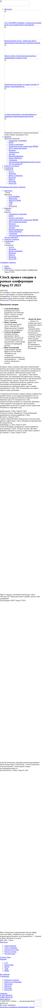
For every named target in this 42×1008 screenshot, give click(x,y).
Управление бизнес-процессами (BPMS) (23, 146)
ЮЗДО (11, 142)
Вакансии (12, 177)
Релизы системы (10, 952)
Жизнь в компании (16, 175)
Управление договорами (18, 140)
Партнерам (8, 984)
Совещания (13, 160)
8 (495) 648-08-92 (6, 995)
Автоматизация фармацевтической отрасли (24, 162)
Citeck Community (10, 948)
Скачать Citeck (5, 957)
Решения (7, 137)
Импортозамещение (16, 156)
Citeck (6, 266)
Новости (12, 179)
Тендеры (12, 154)
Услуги (11, 172)
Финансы (12, 150)
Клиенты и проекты (11, 166)
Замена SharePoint (15, 158)
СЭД (6, 963)
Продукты (8, 9)
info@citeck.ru (5, 999)
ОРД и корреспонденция (18, 148)
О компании (8, 168)
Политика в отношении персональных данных (17, 1007)
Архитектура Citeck (11, 950)
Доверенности (14, 152)
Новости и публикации (13, 982)
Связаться (3, 993)
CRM (6, 969)
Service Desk (8, 965)
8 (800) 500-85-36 (6, 997)
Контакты (12, 181)
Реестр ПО (12, 183)
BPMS (6, 971)
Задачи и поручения (16, 144)
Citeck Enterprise (10, 946)
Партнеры (12, 174)
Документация (9, 954)
